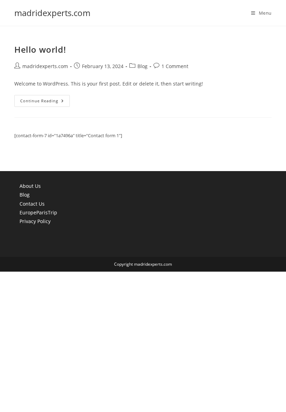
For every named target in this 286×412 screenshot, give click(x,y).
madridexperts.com (52, 13)
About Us (30, 186)
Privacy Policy (35, 221)
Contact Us (32, 203)
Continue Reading (45, 102)
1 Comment (174, 66)
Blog (142, 66)
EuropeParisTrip (38, 212)
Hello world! (40, 49)
